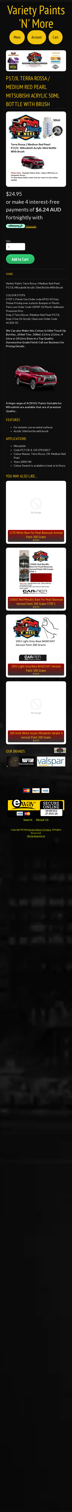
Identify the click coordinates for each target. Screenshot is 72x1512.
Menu (17, 37)
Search (27, 819)
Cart (55, 37)
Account (36, 37)
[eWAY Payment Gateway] (36, 815)
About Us (42, 819)
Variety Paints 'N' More (36, 16)
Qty (8, 241)
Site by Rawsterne (36, 836)
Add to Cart (20, 259)
